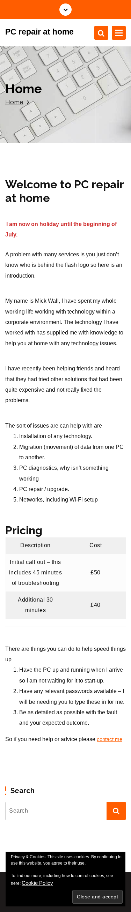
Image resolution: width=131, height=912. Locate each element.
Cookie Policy (37, 883)
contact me (109, 739)
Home (14, 102)
